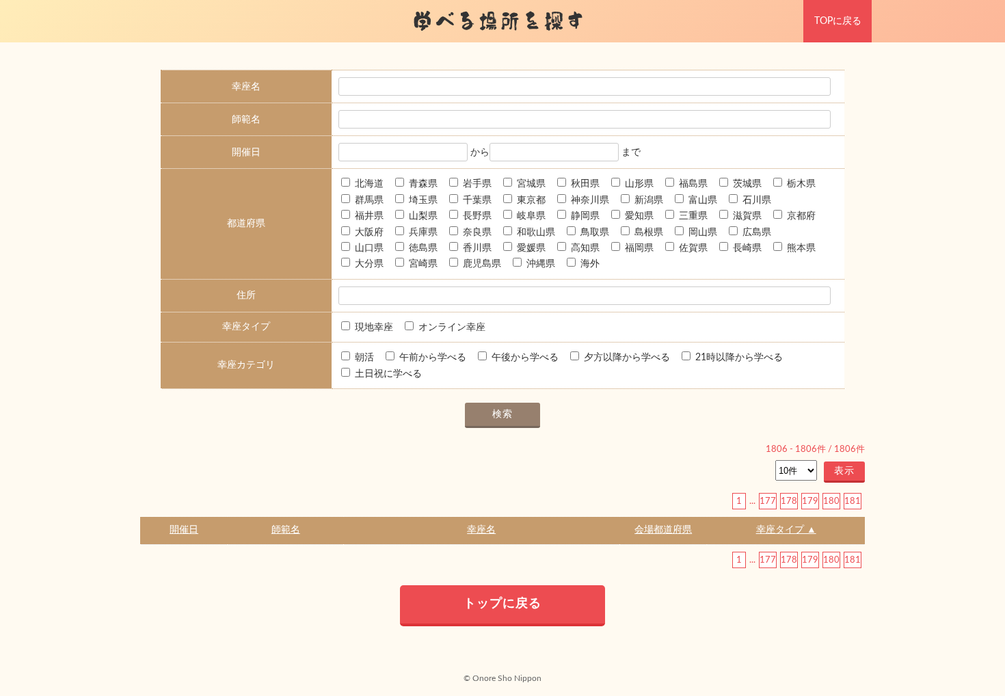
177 (768, 501)
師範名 (285, 530)
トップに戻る (502, 604)
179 (810, 501)
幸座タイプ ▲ (786, 530)
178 (789, 501)
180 (831, 501)
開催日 (184, 530)
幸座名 (481, 530)
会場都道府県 (663, 530)
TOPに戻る (837, 21)
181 (852, 501)
